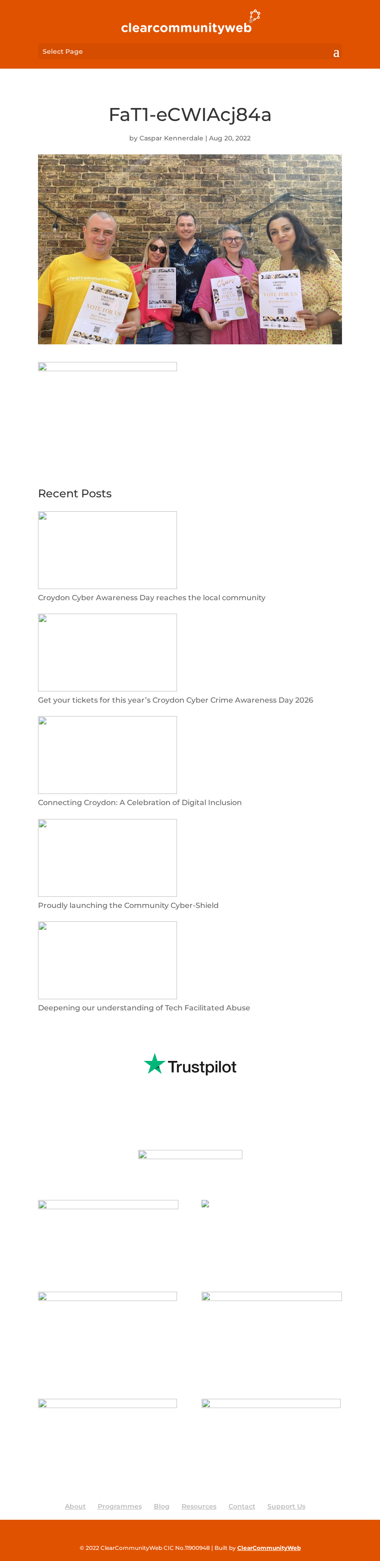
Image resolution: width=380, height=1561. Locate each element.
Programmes (120, 1506)
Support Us (286, 1506)
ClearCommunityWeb (269, 1547)
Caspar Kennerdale (171, 138)
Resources (199, 1506)
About (75, 1506)
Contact (241, 1506)
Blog (162, 1506)
